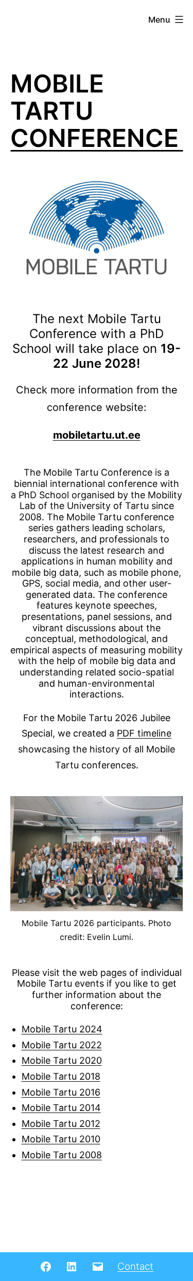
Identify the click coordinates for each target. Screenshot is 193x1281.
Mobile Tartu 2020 (62, 1060)
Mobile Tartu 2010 (61, 1139)
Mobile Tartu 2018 (61, 1076)
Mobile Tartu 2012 (61, 1123)
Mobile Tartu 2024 (62, 1029)
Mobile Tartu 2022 (62, 1045)
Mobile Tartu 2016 (61, 1092)
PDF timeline (144, 733)
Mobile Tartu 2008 (62, 1155)
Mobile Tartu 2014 (61, 1107)
